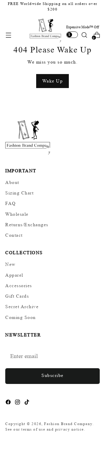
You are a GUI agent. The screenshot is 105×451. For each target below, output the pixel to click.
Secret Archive (21, 306)
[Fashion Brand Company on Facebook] (8, 403)
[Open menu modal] (8, 35)
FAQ (10, 203)
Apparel (14, 275)
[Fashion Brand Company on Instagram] (18, 403)
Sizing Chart (19, 193)
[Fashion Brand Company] (45, 30)
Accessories (18, 285)
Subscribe (52, 375)
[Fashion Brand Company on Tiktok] (27, 403)
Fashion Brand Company (68, 424)
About (12, 182)
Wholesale (17, 214)
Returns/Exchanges (26, 224)
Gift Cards (17, 296)
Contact (14, 235)
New (10, 264)
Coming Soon (20, 317)
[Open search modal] (84, 35)
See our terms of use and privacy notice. (45, 429)
